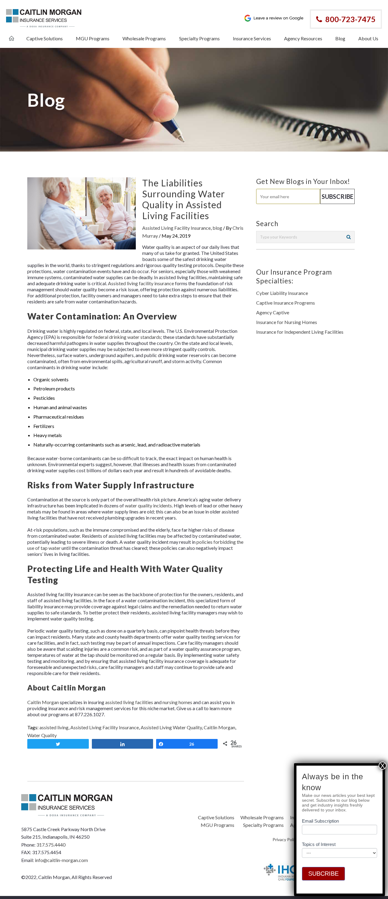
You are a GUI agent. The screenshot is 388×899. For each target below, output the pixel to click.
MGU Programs (217, 825)
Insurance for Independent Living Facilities (299, 332)
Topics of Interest (319, 844)
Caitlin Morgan (43, 702)
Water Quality (42, 735)
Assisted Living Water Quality (171, 727)
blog (217, 228)
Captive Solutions (216, 817)
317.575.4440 (50, 844)
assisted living (54, 727)
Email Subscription (320, 821)
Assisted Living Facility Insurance (176, 228)
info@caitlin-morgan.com (61, 860)
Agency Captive (272, 312)
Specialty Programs (263, 825)
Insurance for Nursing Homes (286, 322)
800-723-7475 (350, 19)
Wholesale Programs (262, 817)
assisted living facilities (129, 702)
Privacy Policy (285, 839)
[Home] (11, 35)
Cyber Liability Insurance (282, 293)
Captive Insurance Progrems (285, 303)
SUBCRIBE (323, 873)
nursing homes (177, 702)
